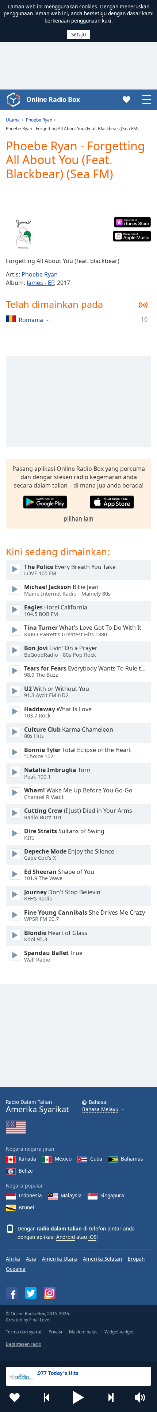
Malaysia (71, 1195)
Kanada (27, 1158)
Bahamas (132, 1158)
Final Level (39, 1320)
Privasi (55, 1332)
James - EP (40, 283)
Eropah (136, 1258)
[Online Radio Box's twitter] (31, 1293)
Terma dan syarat (24, 1332)
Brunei (26, 1207)
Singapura (112, 1195)
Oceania (16, 1268)
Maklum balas (83, 1332)
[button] (78, 1397)
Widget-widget (119, 1332)
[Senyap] (142, 1397)
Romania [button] (31, 319)
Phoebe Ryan (40, 274)
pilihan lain (78, 518)
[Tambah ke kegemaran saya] (14, 1397)
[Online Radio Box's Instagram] (49, 1293)
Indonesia (30, 1195)
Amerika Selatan (102, 1258)
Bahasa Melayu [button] (100, 1109)
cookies (88, 6)
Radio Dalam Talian (37, 1106)
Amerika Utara (59, 1258)
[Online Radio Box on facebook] (12, 1293)
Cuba (96, 1158)
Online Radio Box (53, 99)
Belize (26, 1170)
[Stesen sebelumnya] (46, 1397)
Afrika (13, 1258)
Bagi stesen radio (23, 1344)
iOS (92, 1236)
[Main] (14, 569)
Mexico (63, 1158)
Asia (31, 1258)
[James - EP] (23, 234)
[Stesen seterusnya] (110, 1397)
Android (65, 1236)
